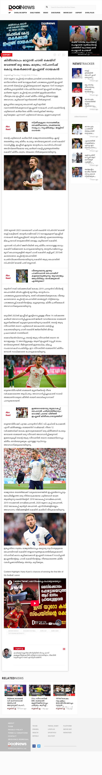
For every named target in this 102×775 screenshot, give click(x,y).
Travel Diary (53, 726)
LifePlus (51, 729)
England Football (29, 631)
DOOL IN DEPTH (20, 12)
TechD (34, 726)
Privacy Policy (15, 729)
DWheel (35, 729)
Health (35, 733)
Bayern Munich (13, 631)
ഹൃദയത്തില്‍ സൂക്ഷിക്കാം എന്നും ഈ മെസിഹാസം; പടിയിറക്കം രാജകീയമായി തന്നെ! (91, 148)
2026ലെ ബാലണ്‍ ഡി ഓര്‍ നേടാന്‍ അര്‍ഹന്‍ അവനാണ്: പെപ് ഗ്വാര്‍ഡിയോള (15, 703)
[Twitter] (38, 746)
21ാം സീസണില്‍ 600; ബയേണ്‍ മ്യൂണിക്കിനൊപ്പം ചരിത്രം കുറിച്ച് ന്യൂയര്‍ (39, 703)
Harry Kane (55, 631)
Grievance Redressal (18, 739)
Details (35, 736)
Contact (12, 736)
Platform (67, 726)
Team (10, 726)
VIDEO (45, 12)
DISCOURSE (55, 12)
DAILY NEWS (35, 12)
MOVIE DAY (67, 12)
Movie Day (67, 729)
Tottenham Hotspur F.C (16, 633)
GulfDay (51, 736)
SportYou (52, 733)
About (11, 723)
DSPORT (79, 12)
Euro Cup (43, 631)
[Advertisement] (35, 216)
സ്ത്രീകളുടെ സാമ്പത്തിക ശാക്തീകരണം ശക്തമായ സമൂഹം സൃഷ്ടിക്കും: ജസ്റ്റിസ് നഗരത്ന (48, 127)
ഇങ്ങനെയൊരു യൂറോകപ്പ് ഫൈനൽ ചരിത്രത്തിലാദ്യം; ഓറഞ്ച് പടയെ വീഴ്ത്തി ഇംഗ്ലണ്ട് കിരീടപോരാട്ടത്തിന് (47, 412)
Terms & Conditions (18, 733)
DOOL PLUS (89, 12)
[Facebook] (34, 746)
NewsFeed (67, 733)
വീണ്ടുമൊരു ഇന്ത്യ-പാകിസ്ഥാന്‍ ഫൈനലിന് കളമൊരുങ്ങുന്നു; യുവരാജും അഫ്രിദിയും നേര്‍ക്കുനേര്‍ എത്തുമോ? (48, 276)
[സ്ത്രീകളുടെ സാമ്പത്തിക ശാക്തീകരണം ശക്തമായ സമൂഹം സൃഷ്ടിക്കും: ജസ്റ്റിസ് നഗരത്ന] (22, 126)
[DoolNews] (20, 7)
